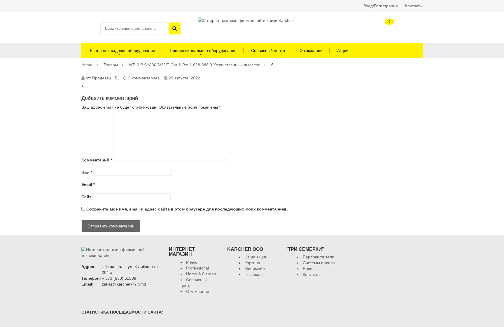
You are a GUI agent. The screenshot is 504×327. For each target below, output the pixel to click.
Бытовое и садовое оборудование (122, 50)
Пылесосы (254, 274)
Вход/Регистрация (380, 6)
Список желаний (401, 28)
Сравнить (417, 28)
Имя (86, 172)
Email (88, 184)
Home (86, 64)
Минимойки (255, 268)
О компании (311, 50)
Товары (111, 64)
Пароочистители (318, 257)
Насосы (310, 268)
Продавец (101, 78)
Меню (191, 262)
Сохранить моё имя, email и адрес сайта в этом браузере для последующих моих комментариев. (187, 209)
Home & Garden (201, 274)
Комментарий (96, 160)
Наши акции (255, 257)
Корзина (385, 28)
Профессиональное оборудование (203, 50)
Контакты (414, 6)
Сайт (86, 196)
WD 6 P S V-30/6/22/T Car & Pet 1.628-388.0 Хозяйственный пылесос (194, 64)
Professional (197, 268)
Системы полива (319, 262)
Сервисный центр (268, 50)
